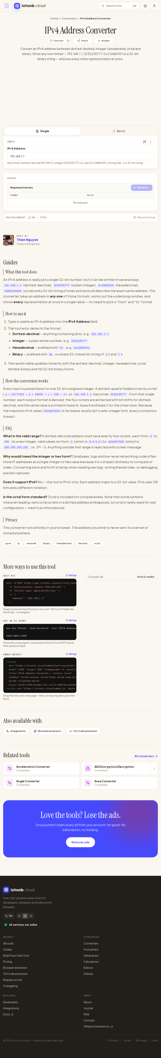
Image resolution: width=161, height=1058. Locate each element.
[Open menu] (6, 5)
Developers (10, 1002)
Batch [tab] (121, 131)
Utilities (88, 973)
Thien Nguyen (27, 240)
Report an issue (146, 217)
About (88, 1002)
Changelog (10, 986)
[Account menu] (154, 5)
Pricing (7, 961)
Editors (88, 967)
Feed (155, 1040)
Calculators (91, 961)
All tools (8, 943)
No (45, 217)
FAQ (86, 1014)
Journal (88, 1008)
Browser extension (49, 731)
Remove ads (80, 842)
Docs (6, 1014)
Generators (91, 955)
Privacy (113, 1040)
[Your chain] (145, 5)
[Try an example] (144, 142)
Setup (73, 575)
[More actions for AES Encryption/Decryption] (154, 768)
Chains (7, 949)
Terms (127, 1040)
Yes (33, 217)
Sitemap (141, 1040)
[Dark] (31, 916)
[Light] (19, 916)
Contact (89, 1020)
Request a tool (12, 979)
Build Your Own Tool (16, 955)
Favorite (58, 40)
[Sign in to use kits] (68, 40)
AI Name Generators (97, 1026)
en (11, 915)
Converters (69, 18)
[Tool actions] (150, 142)
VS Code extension (85, 731)
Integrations (18, 731)
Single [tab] (44, 131)
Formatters (91, 949)
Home (54, 18)
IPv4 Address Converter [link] (95, 18)
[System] (25, 916)
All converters (144, 756)
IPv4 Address (16, 148)
